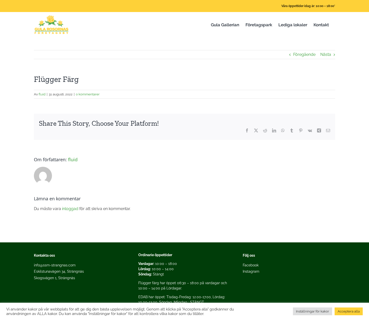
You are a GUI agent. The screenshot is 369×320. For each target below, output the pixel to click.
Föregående (304, 54)
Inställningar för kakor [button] (312, 311)
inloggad (70, 208)
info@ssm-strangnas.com (55, 265)
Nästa (325, 54)
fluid (42, 94)
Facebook (251, 265)
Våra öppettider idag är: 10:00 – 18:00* (308, 6)
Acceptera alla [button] (349, 311)
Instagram (251, 271)
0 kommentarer (88, 94)
